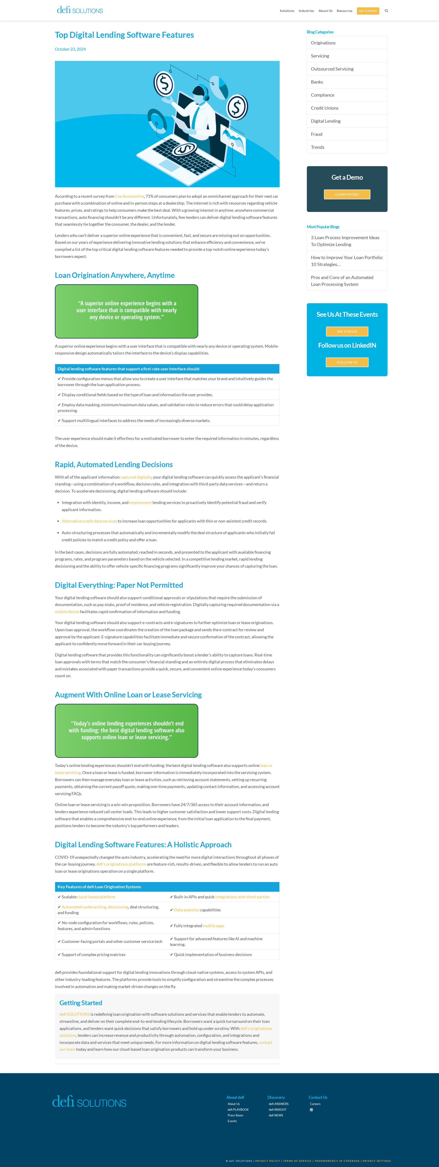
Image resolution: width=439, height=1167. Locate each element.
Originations (323, 42)
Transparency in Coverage (337, 1160)
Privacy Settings (377, 1160)
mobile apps (213, 925)
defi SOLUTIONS (74, 1014)
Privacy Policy (267, 1160)
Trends (317, 147)
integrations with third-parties (242, 896)
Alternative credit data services (89, 520)
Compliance (322, 94)
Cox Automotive (129, 196)
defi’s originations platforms (121, 863)
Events (232, 1121)
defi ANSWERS (279, 1104)
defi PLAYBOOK (238, 1109)
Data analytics (187, 909)
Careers (315, 1104)
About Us (234, 1104)
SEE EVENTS (347, 331)
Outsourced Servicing (332, 68)
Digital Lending (325, 121)
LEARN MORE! (347, 194)
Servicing (320, 55)
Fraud (316, 134)
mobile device (67, 611)
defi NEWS (276, 1115)
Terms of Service (297, 1160)
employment (140, 502)
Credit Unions (325, 108)
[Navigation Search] (386, 10)
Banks (317, 81)
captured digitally (135, 476)
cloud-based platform (96, 896)
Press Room (235, 1115)
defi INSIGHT (277, 1109)
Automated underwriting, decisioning (95, 906)
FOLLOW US (347, 362)
